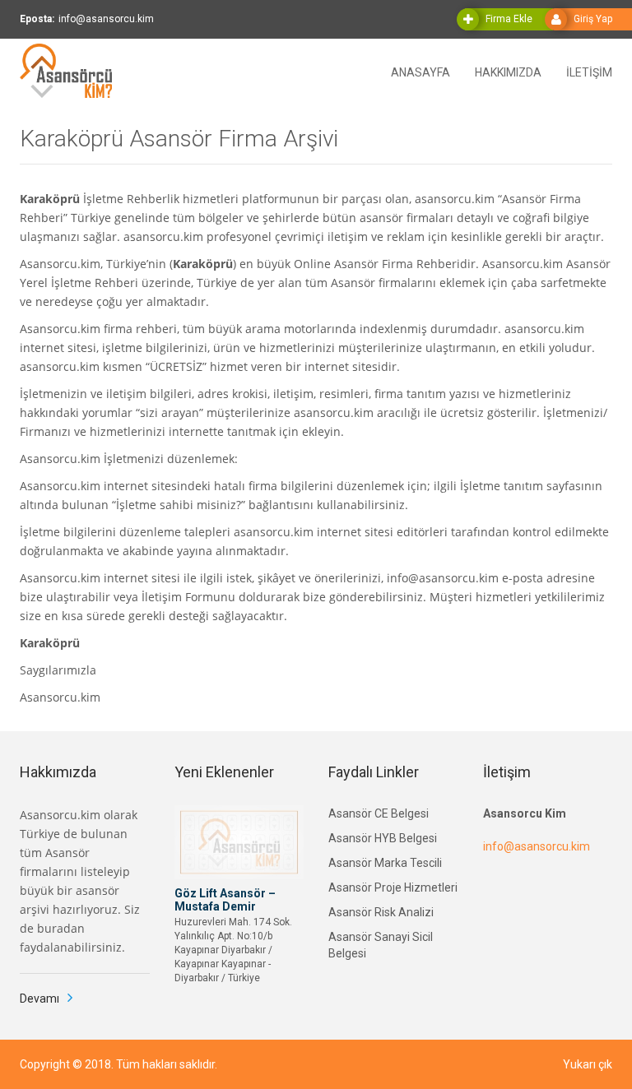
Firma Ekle (509, 19)
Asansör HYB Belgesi (382, 838)
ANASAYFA (420, 71)
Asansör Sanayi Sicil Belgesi (380, 945)
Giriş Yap (593, 19)
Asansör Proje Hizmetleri (393, 887)
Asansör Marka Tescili (385, 862)
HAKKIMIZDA (508, 71)
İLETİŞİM (589, 71)
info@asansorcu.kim (536, 846)
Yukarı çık (587, 1064)
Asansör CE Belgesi (378, 813)
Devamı (39, 998)
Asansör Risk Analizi (381, 912)
